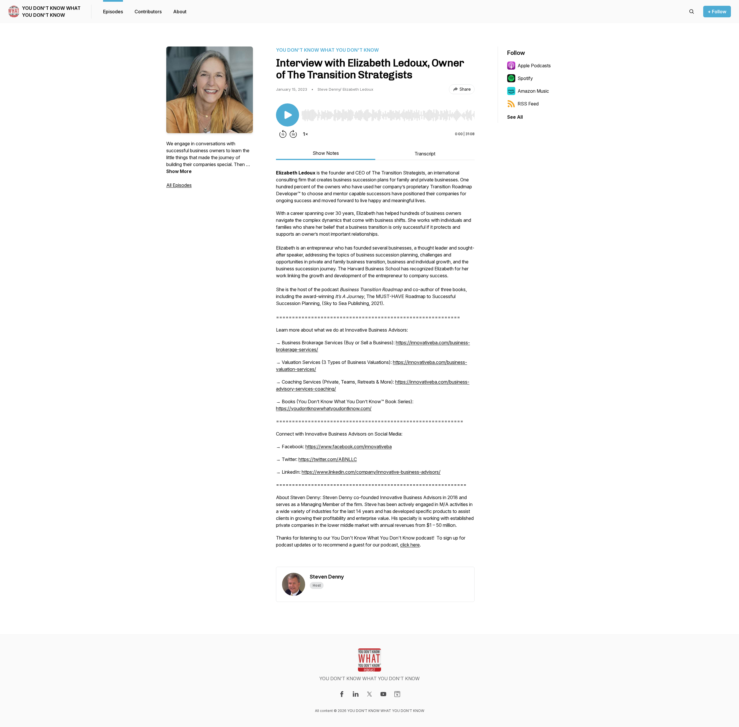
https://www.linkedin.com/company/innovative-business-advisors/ (371, 472)
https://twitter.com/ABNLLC (327, 459)
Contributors (148, 11)
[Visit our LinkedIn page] (356, 694)
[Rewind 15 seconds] (283, 134)
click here (410, 545)
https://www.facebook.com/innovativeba (348, 446)
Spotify (525, 78)
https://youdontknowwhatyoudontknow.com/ (324, 408)
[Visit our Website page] (397, 694)
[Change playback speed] (305, 134)
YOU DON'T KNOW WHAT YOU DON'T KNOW (51, 11)
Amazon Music (533, 91)
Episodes (113, 11)
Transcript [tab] (425, 154)
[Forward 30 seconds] (293, 134)
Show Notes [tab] (326, 153)
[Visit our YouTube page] (383, 694)
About (179, 11)
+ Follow (717, 11)
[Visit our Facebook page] (342, 694)
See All (515, 117)
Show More (179, 171)
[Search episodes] (691, 11)
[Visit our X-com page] (369, 694)
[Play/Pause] (287, 115)
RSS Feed (528, 104)
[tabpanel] (375, 368)
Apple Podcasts (534, 65)
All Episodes (179, 185)
